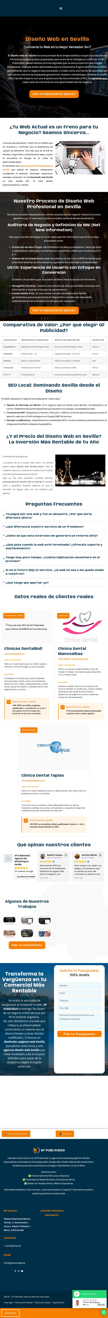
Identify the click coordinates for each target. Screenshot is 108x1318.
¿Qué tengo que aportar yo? (27, 583)
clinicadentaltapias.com (33, 780)
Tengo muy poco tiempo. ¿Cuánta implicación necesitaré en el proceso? (53, 559)
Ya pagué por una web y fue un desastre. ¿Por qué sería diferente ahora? (49, 516)
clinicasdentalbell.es (14, 654)
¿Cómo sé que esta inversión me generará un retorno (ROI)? (52, 535)
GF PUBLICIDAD (53, 1150)
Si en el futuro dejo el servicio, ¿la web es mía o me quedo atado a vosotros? (55, 572)
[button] (61, 8)
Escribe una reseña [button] (26, 876)
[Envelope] (22, 1271)
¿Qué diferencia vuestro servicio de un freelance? (45, 527)
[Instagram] (19, 1271)
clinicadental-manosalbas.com (73, 659)
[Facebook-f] (15, 1271)
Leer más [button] (44, 878)
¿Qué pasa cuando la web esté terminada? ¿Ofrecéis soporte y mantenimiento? (54, 546)
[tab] (54, 515)
